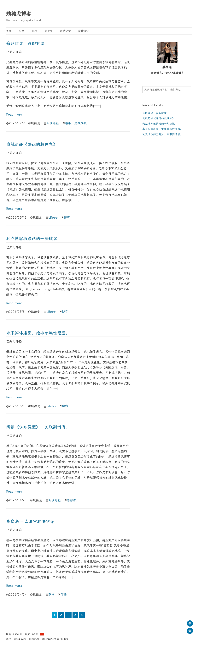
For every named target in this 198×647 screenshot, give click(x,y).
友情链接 (83, 30)
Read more (14, 114)
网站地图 (34, 639)
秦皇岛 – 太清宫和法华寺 (30, 521)
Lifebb (53, 217)
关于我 (48, 30)
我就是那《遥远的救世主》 (31, 144)
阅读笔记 (52, 123)
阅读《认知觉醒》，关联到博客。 (38, 427)
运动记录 (65, 30)
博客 (67, 217)
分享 (21, 30)
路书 (51, 594)
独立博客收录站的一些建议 (31, 238)
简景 (64, 594)
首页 (9, 30)
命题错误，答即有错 (25, 43)
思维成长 (80, 123)
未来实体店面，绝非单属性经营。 (38, 333)
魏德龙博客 (18, 13)
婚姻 (68, 123)
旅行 (34, 30)
